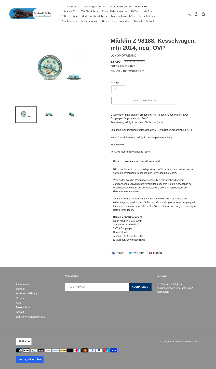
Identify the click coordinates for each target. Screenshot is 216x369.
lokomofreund (174, 341)
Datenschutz (23, 307)
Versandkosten (136, 70)
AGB (18, 302)
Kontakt (20, 288)
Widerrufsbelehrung (26, 293)
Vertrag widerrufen (30, 359)
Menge (115, 82)
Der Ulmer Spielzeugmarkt (30, 316)
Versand (20, 298)
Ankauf (20, 311)
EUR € (23, 341)
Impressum (22, 284)
